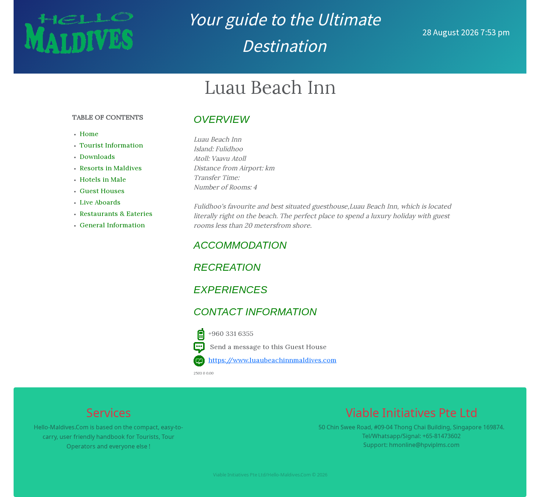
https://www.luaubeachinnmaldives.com (272, 360)
